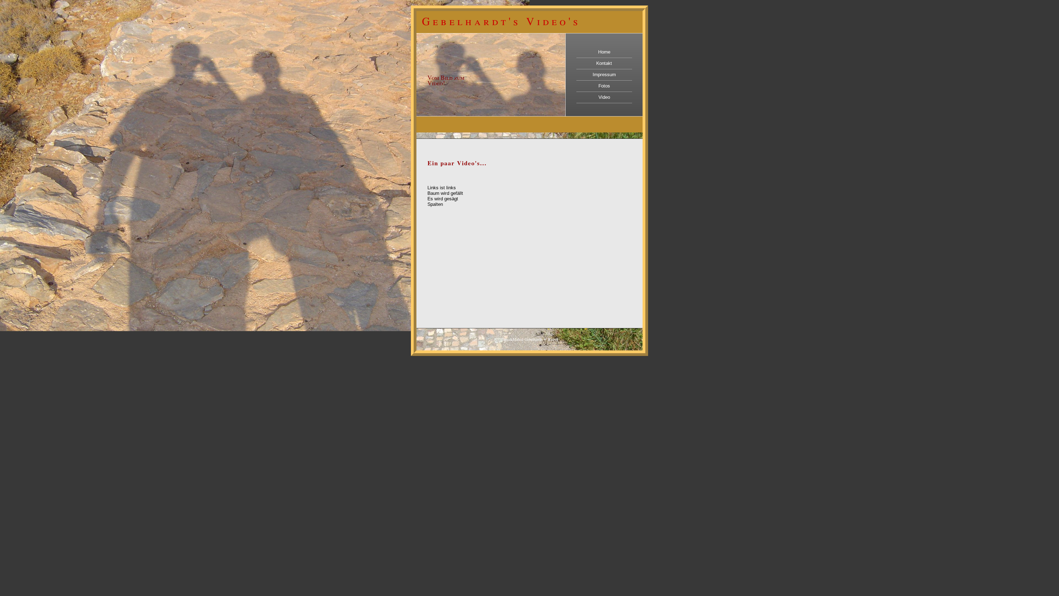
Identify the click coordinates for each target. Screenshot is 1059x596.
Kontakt (604, 63)
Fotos (604, 86)
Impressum (604, 74)
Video (604, 97)
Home (604, 52)
